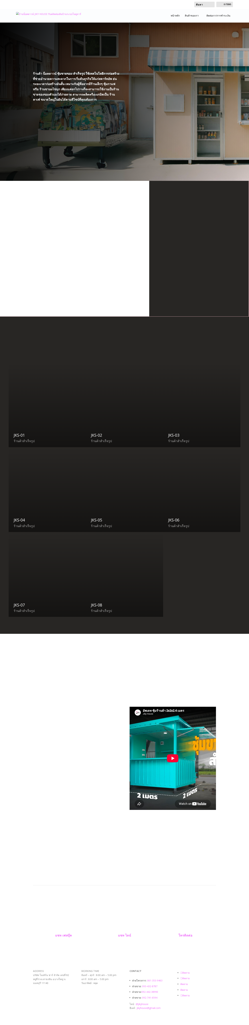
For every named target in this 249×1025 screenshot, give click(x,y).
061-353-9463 (154, 980)
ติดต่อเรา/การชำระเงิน (218, 15)
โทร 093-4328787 (50, 120)
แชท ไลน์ (124, 935)
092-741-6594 (149, 997)
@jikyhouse (142, 1004)
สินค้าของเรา (192, 15)
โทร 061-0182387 (50, 128)
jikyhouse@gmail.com (149, 1008)
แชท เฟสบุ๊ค (63, 935)
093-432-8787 (150, 986)
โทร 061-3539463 (50, 111)
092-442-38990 (149, 991)
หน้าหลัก (175, 15)
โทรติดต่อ (186, 935)
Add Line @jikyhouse (54, 136)
